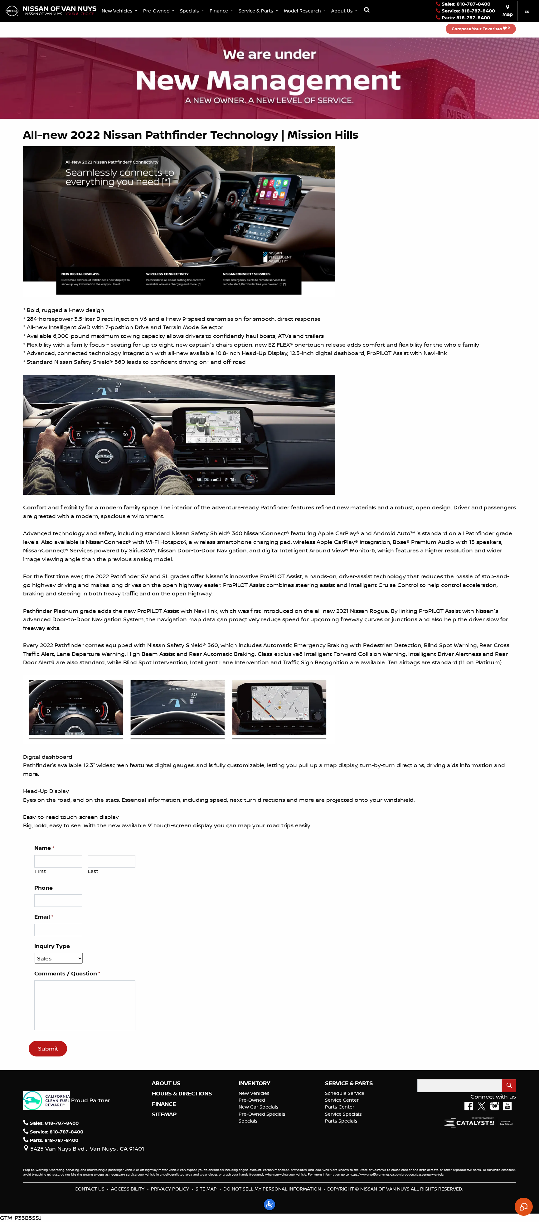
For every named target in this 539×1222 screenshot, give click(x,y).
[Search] (509, 1085)
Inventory (254, 1083)
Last (93, 871)
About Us (166, 1083)
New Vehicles (254, 1093)
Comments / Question (67, 973)
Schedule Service (344, 1093)
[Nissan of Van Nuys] (51, 10)
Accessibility (127, 1189)
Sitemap (164, 1114)
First (40, 871)
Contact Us (89, 1189)
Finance (164, 1104)
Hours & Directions (182, 1093)
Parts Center (339, 1107)
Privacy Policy (170, 1189)
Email (43, 917)
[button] (120, 11)
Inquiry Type (52, 946)
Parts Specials (341, 1121)
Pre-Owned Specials (262, 1114)
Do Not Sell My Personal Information (272, 1189)
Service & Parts (349, 1083)
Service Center (342, 1100)
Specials (248, 1121)
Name (44, 848)
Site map (206, 1189)
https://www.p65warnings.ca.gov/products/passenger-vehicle (397, 1174)
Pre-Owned (252, 1100)
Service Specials (343, 1114)
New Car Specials (259, 1107)
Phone (43, 888)
